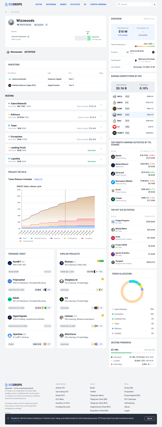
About (127, 407)
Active (39, 4)
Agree (149, 418)
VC (85, 4)
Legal (126, 411)
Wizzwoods (15, 12)
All (6, 12)
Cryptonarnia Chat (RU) (100, 407)
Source (37, 179)
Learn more (15, 421)
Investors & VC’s (63, 403)
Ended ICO (60, 395)
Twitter (93, 391)
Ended (63, 4)
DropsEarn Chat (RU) (99, 411)
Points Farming (98, 4)
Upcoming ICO (62, 391)
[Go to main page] (13, 4)
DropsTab (128, 388)
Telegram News (97, 395)
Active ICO (60, 388)
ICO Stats (60, 399)
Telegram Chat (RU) (98, 403)
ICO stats (75, 4)
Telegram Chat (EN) (98, 399)
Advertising (129, 403)
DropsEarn (129, 391)
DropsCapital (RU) (132, 395)
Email (92, 388)
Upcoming (51, 4)
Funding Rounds (63, 407)
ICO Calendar (130, 399)
